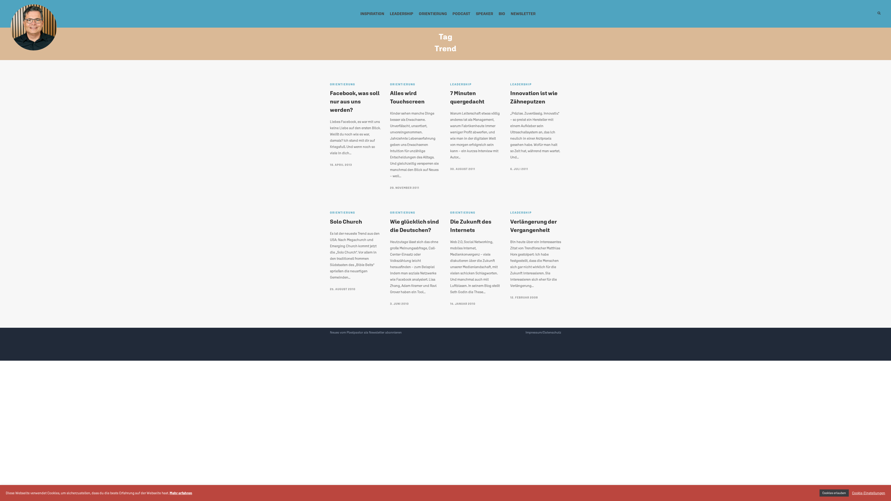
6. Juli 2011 (519, 169)
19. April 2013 (341, 165)
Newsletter (523, 13)
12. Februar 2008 (524, 297)
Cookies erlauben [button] (834, 493)
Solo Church (346, 221)
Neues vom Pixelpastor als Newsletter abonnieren (366, 332)
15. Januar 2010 (462, 303)
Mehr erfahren (181, 493)
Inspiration (372, 13)
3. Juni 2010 (399, 303)
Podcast (461, 13)
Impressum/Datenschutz (543, 332)
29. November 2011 (404, 187)
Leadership (401, 13)
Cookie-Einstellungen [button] (868, 493)
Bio (502, 13)
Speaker (484, 13)
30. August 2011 (462, 169)
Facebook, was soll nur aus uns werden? (355, 101)
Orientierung (433, 13)
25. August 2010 (342, 289)
